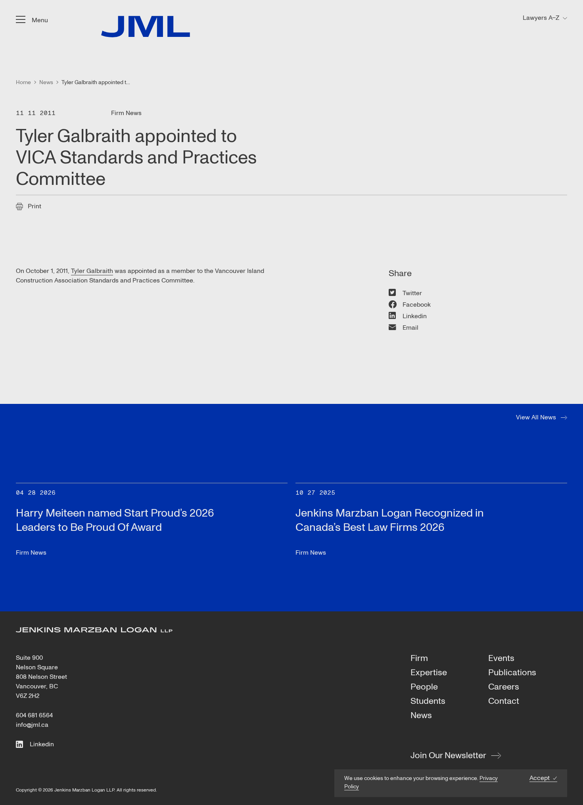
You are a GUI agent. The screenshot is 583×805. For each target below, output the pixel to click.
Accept (539, 778)
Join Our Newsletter (448, 755)
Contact (503, 701)
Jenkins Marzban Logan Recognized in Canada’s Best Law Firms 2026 (389, 520)
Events (501, 658)
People (424, 687)
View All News (536, 417)
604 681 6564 (34, 715)
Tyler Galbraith (92, 271)
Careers (503, 687)
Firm (419, 658)
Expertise (428, 672)
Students (427, 701)
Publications (512, 672)
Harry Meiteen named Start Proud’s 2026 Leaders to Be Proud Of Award (115, 520)
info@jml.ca (32, 724)
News (421, 715)
